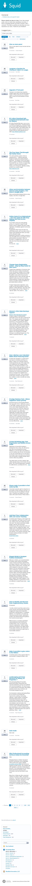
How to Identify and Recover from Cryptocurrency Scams (18, 602)
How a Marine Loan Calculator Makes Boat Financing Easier (19, 355)
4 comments (11, 381)
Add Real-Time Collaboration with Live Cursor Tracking (19, 516)
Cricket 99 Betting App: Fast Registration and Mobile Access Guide (19, 443)
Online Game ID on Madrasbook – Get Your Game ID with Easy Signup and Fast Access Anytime (19, 218)
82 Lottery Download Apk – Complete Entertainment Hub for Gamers (19, 120)
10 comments (11, 134)
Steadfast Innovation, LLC (13, 871)
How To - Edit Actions (10, 851)
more (17, 243)
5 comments (11, 583)
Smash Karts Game (13, 535)
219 (29, 805)
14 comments (11, 50)
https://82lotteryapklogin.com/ (18, 131)
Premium (8, 863)
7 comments (11, 337)
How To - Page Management (12, 858)
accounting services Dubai (15, 764)
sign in (14, 820)
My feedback (22, 39)
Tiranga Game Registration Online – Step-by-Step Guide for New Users (19, 266)
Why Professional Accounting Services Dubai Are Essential (19, 754)
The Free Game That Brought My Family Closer (19, 153)
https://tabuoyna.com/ (14, 168)
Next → (16, 807)
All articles (8, 868)
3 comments (11, 633)
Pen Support (8, 861)
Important (22, 57)
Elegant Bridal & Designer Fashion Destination (17, 557)
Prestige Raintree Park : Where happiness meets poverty (19, 399)
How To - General (9, 853)
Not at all (14, 57)
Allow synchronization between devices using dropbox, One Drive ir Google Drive (19, 191)
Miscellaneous (9, 859)
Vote (5, 48)
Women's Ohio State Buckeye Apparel (19, 311)
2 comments (11, 467)
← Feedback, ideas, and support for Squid (10, 17)
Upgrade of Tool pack (16, 90)
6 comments (11, 100)
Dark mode (13, 730)
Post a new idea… (7, 828)
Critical (14, 59)
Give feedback (9, 846)
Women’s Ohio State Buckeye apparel (17, 314)
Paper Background (18, 381)
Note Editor (17, 100)
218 (25, 805)
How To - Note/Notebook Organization (14, 856)
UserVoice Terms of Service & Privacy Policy (21, 881)
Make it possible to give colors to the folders (19, 652)
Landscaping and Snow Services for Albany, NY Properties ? (17, 678)
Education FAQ (9, 865)
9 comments (11, 246)
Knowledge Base (10, 849)
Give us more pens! (15, 44)
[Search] (27, 843)
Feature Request (19, 50)
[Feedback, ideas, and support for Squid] (12, 6)
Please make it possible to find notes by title (19, 486)
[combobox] (15, 842)
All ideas (5, 830)
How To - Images (9, 854)
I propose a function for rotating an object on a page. (18, 69)
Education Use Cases (10, 866)
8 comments (11, 198)
